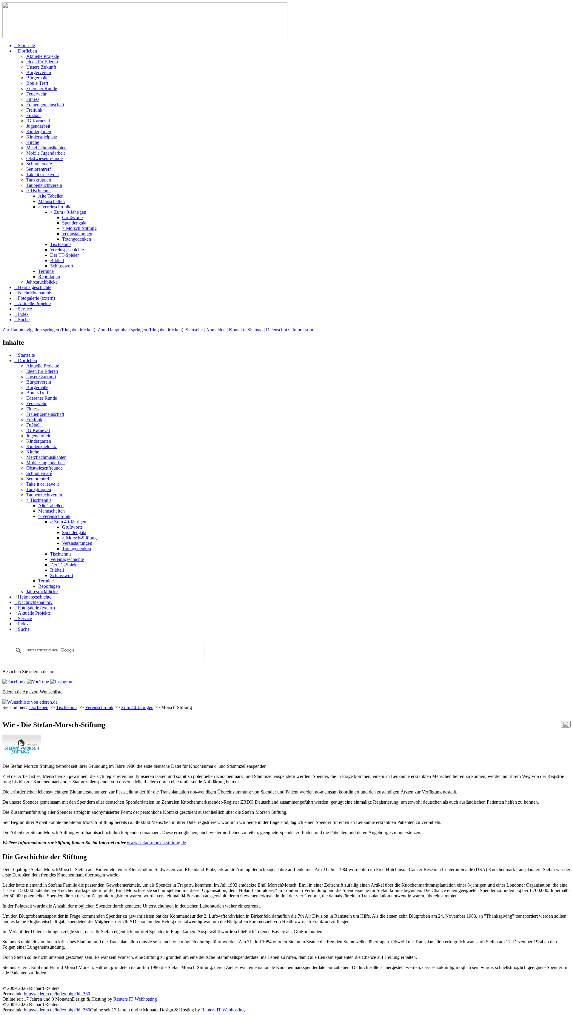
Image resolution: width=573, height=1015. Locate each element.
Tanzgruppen (38, 179)
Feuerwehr (36, 93)
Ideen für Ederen (42, 61)
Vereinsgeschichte (67, 249)
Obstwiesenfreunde (44, 158)
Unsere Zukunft (41, 67)
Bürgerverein (38, 72)
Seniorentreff (38, 169)
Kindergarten (38, 131)
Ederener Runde (41, 88)
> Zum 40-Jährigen (68, 212)
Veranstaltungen (77, 233)
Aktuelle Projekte (42, 56)
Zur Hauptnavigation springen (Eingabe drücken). (49, 329)
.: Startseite (24, 45)
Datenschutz (277, 329)
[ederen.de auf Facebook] (14, 681)
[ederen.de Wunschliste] (30, 702)
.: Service (23, 308)
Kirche (32, 142)
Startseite (194, 329)
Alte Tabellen (51, 196)
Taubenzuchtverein (44, 185)
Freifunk (34, 110)
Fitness (32, 99)
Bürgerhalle (37, 77)
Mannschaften (51, 201)
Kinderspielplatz (41, 136)
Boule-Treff (37, 83)
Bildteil (57, 260)
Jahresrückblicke (42, 281)
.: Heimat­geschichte (32, 287)
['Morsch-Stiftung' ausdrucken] (4, 713)
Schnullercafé (39, 163)
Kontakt (236, 329)
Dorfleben (38, 707)
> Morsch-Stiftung (79, 228)
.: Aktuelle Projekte (32, 303)
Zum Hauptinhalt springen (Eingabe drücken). (141, 329)
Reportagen (49, 276)
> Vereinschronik (54, 206)
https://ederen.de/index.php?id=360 (57, 993)
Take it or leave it (42, 174)
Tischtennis (60, 244)
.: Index (21, 314)
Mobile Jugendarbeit (45, 153)
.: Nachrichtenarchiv (33, 292)
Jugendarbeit (38, 126)
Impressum (302, 329)
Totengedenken (76, 239)
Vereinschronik (99, 707)
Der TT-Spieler (64, 255)
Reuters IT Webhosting (135, 999)
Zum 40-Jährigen (137, 707)
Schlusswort (61, 265)
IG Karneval (38, 120)
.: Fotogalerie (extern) (34, 298)
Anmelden (216, 329)
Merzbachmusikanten (46, 147)
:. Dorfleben (25, 50)
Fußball (33, 115)
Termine (46, 271)
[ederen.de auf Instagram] (61, 681)
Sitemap (255, 329)
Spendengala (74, 222)
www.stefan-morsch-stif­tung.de (156, 842)
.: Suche (22, 319)
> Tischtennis (38, 190)
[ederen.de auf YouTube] (37, 681)
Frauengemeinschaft (45, 104)
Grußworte (72, 217)
